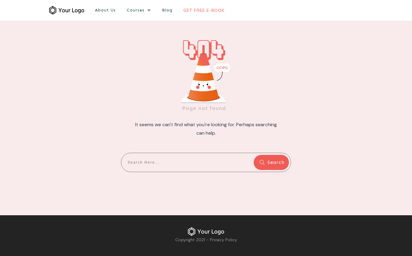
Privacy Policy (223, 239)
